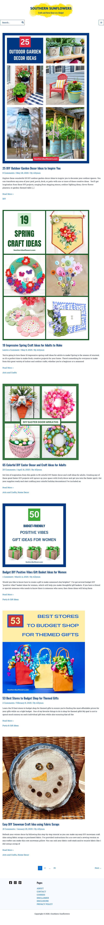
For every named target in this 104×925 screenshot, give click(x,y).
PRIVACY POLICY (45, 904)
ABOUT (40, 888)
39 (55, 868)
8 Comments (8, 173)
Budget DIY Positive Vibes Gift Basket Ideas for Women (34, 572)
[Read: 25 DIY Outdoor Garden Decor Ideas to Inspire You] (46, 98)
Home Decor (23, 492)
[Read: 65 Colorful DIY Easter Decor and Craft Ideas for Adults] (41, 421)
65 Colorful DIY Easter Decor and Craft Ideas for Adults (34, 465)
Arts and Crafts (10, 372)
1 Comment (8, 576)
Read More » (8, 194)
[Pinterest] (20, 882)
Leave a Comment (11, 350)
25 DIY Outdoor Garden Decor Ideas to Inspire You (31, 168)
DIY (4, 198)
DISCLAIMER (43, 898)
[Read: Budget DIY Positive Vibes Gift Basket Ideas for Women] (34, 535)
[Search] (22, 22)
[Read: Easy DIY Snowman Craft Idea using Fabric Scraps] (44, 778)
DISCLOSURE (43, 901)
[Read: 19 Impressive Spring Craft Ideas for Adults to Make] (46, 275)
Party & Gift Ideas (11, 599)
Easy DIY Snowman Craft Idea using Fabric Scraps (31, 824)
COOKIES (41, 894)
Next (98, 868)
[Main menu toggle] (101, 22)
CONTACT (41, 891)
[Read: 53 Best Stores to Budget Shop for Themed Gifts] (44, 651)
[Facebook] (10, 882)
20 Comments (9, 469)
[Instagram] (15, 882)
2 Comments (8, 703)
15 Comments (9, 829)
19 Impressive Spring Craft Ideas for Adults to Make (32, 345)
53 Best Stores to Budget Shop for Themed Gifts (30, 698)
